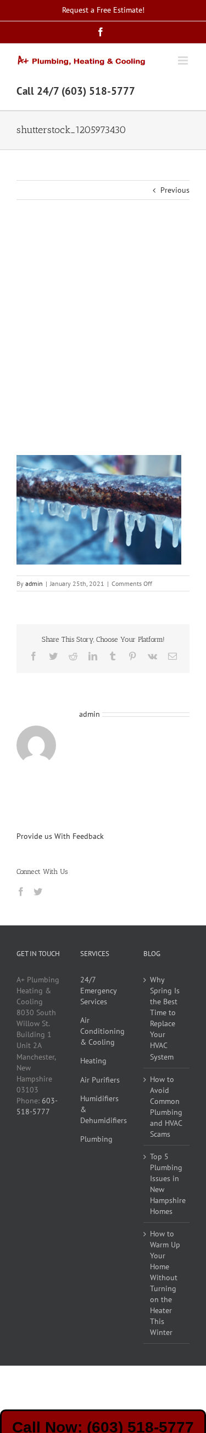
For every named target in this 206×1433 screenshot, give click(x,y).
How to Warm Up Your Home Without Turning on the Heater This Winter (165, 1283)
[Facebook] (20, 891)
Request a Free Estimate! (103, 10)
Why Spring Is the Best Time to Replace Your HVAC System (165, 1018)
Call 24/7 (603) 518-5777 (75, 90)
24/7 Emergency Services (98, 990)
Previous (175, 190)
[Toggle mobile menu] (184, 60)
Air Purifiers (100, 1080)
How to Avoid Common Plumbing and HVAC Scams (166, 1106)
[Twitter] (38, 891)
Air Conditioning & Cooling (102, 1031)
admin (34, 583)
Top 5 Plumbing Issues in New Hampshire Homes (167, 1184)
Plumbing (96, 1139)
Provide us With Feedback (60, 836)
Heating (93, 1061)
